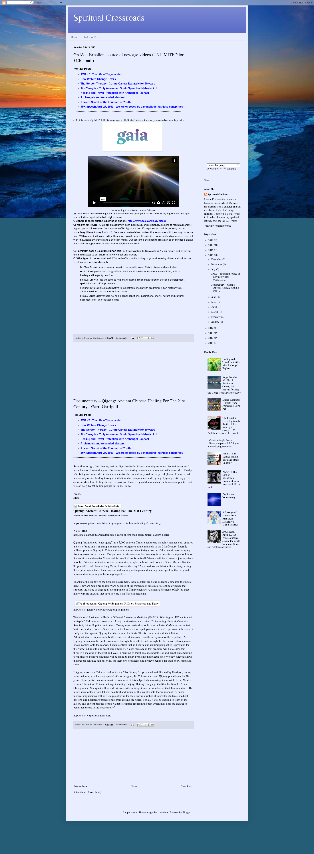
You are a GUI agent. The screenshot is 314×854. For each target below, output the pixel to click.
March (215, 311)
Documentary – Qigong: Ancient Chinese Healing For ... (225, 288)
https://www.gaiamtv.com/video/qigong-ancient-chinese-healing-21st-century (117, 523)
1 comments (121, 724)
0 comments (121, 337)
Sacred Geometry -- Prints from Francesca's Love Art (231, 404)
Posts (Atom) (94, 792)
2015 (211, 255)
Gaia (140, 210)
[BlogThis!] (142, 338)
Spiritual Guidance (218, 194)
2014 (211, 328)
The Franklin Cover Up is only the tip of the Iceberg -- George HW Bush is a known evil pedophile (224, 425)
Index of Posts (92, 37)
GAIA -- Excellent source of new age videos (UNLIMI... (225, 276)
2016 (211, 250)
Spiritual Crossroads (108, 17)
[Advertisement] (133, 370)
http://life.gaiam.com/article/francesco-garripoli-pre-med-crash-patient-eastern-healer (121, 534)
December (216, 259)
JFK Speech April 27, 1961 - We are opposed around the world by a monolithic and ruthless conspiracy (224, 539)
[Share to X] (145, 338)
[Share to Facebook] (149, 338)
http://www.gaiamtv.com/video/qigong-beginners (101, 609)
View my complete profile (217, 225)
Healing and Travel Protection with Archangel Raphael (231, 363)
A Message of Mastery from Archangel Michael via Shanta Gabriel (230, 518)
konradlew (163, 812)
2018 (211, 240)
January (215, 321)
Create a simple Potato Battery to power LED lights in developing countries (223, 443)
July (213, 269)
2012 (211, 338)
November (217, 264)
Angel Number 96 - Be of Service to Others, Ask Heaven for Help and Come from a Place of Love (224, 385)
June (214, 297)
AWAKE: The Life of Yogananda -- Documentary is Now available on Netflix (224, 479)
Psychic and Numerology (228, 495)
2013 (211, 333)
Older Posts (186, 786)
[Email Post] (132, 337)
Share (207, 180)
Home (74, 37)
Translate (231, 168)
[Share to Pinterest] (152, 338)
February (216, 317)
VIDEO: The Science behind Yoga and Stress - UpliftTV (231, 458)
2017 (211, 245)
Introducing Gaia (121, 210)
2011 (211, 343)
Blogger (186, 812)
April (214, 307)
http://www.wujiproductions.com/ (92, 715)
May (214, 302)
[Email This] (138, 338)
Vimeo (151, 210)
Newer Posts (80, 786)
